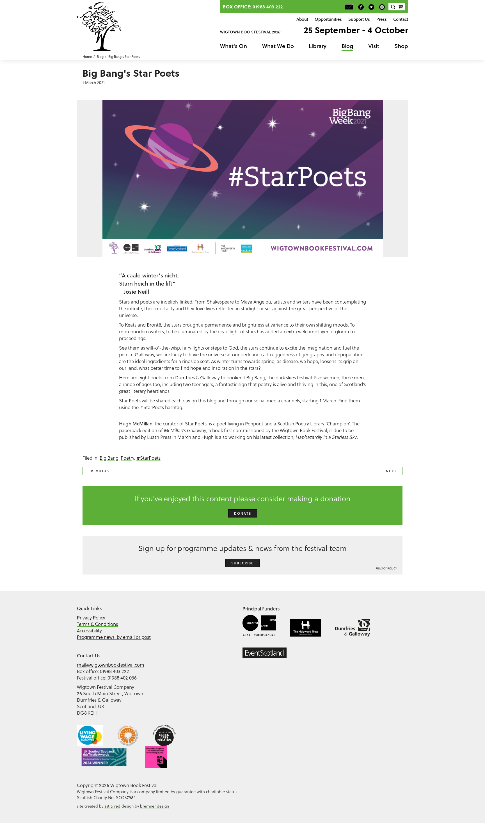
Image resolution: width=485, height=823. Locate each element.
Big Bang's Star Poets (124, 56)
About (302, 19)
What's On (233, 46)
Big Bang (109, 458)
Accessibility (89, 630)
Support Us (359, 19)
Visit (373, 46)
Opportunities (328, 19)
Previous (98, 471)
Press (381, 19)
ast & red (112, 806)
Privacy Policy (386, 568)
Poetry (127, 458)
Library (317, 46)
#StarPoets (148, 458)
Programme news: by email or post (114, 637)
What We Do (278, 46)
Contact (400, 19)
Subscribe (242, 563)
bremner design (154, 806)
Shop (401, 46)
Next (391, 471)
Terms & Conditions (97, 624)
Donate (242, 513)
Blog (347, 46)
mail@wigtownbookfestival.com (110, 665)
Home (87, 56)
